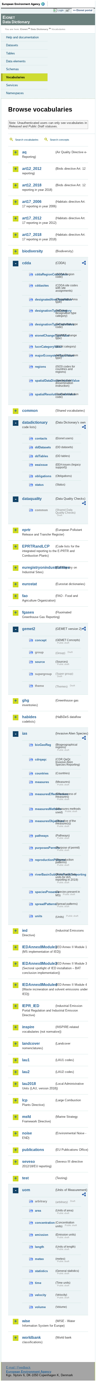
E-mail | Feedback (18, 1367)
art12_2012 (31, 169)
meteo (39, 1259)
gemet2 (28, 629)
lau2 (26, 1072)
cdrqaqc (41, 759)
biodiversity (32, 251)
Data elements (16, 61)
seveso (28, 1162)
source (40, 662)
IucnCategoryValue (45, 346)
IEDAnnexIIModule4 (38, 985)
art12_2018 (31, 185)
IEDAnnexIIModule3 (38, 963)
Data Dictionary (39, 29)
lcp (24, 1100)
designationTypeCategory (45, 310)
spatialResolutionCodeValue (45, 394)
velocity (40, 1295)
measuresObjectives (45, 821)
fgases (28, 612)
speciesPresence (45, 892)
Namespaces (15, 93)
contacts (41, 438)
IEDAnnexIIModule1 (38, 947)
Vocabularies (15, 77)
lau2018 (29, 1084)
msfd (26, 1117)
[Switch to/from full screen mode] (68, 10)
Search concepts (59, 139)
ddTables (41, 456)
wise (26, 1321)
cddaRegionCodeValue (45, 274)
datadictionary (35, 422)
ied (24, 930)
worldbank (31, 1337)
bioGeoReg (43, 745)
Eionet (23, 29)
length (39, 1247)
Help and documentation (22, 37)
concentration (45, 1222)
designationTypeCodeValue (45, 324)
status (39, 484)
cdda (26, 263)
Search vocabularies (26, 139)
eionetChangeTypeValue (45, 335)
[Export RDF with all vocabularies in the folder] (84, 263)
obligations (43, 476)
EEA (25, 4)
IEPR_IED (30, 1006)
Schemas (12, 69)
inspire (28, 1027)
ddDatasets (43, 447)
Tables (10, 53)
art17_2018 (31, 235)
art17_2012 (31, 218)
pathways (41, 835)
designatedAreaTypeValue (45, 299)
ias (24, 733)
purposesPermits (45, 848)
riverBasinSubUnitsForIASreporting (45, 874)
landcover (31, 1043)
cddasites (42, 285)
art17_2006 (31, 202)
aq (24, 152)
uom (26, 1190)
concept (40, 640)
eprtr (26, 530)
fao (25, 596)
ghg (25, 700)
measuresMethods (45, 809)
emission (41, 1235)
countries (41, 773)
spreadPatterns (45, 904)
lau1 (26, 1060)
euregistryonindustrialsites (38, 567)
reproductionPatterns (45, 860)
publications (33, 1150)
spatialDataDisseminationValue (45, 380)
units (38, 916)
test (25, 1178)
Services (12, 85)
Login (61, 10)
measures (42, 782)
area (38, 1210)
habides (29, 717)
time (38, 1283)
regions (40, 366)
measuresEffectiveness (45, 794)
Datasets (12, 45)
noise (27, 1133)
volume (40, 1307)
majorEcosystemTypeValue (45, 355)
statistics (41, 1271)
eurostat (29, 584)
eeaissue (41, 464)
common (30, 411)
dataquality (32, 499)
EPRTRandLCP (36, 546)
